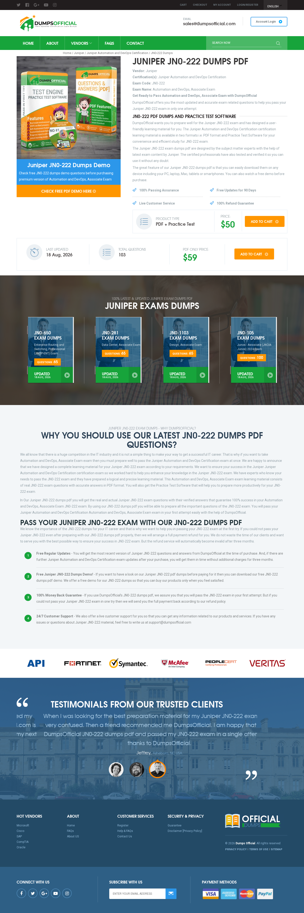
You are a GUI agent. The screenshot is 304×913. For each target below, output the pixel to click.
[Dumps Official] (48, 23)
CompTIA (22, 842)
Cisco (20, 831)
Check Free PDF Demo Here (66, 191)
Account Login (266, 21)
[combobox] (275, 5)
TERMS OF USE (258, 849)
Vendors (80, 43)
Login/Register (247, 4)
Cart (183, 4)
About (52, 43)
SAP (19, 836)
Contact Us (124, 836)
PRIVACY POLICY (236, 849)
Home (28, 43)
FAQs (109, 43)
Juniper (79, 53)
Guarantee (174, 825)
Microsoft (23, 825)
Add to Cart (262, 221)
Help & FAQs (125, 831)
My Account (222, 4)
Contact (135, 43)
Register (122, 825)
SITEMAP (276, 849)
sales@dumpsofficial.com (209, 23)
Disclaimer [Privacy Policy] (185, 831)
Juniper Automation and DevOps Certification (117, 53)
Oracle (21, 847)
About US (73, 836)
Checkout (200, 4)
